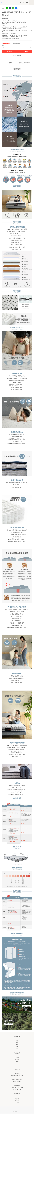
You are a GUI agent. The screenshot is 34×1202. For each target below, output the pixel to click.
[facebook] (10, 8)
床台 (17, 1043)
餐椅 (17, 1048)
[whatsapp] (13, 8)
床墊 (17, 1045)
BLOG (17, 1061)
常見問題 (17, 1098)
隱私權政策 (17, 1102)
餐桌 (17, 1047)
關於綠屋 (17, 1059)
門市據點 (17, 1057)
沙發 (17, 1041)
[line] (7, 8)
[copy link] (16, 8)
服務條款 (17, 1100)
